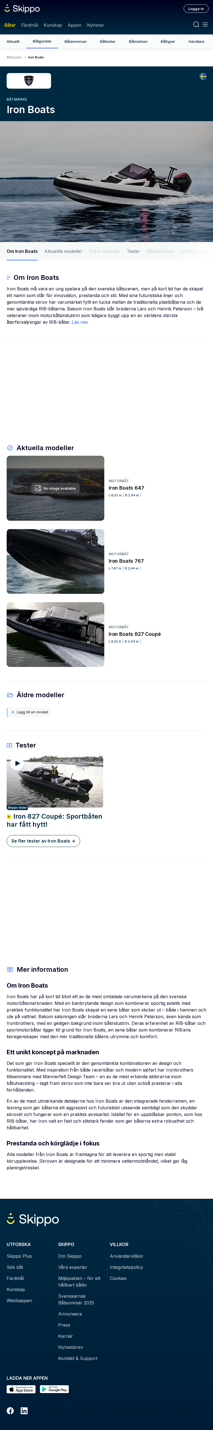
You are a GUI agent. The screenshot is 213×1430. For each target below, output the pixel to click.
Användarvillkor (126, 1256)
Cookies (118, 1278)
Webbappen (19, 1300)
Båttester (108, 41)
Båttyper (168, 41)
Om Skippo (70, 1256)
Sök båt (15, 1267)
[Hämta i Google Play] (54, 1389)
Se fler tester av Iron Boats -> (43, 841)
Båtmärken (138, 41)
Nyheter (95, 25)
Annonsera (70, 1314)
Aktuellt (13, 41)
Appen (75, 25)
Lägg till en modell (32, 712)
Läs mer (80, 322)
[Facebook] (10, 1411)
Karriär (65, 1336)
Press (64, 1325)
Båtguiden (42, 41)
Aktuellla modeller (63, 251)
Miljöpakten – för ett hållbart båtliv (79, 1281)
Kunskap (53, 25)
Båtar (10, 25)
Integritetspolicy (126, 1267)
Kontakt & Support (77, 1358)
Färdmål (29, 25)
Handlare (196, 41)
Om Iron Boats (22, 251)
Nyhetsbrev (70, 1347)
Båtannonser (76, 41)
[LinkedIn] (24, 1411)
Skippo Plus (19, 1256)
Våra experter (72, 1267)
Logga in (196, 8)
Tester (133, 251)
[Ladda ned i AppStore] (21, 1389)
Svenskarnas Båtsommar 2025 (76, 1299)
